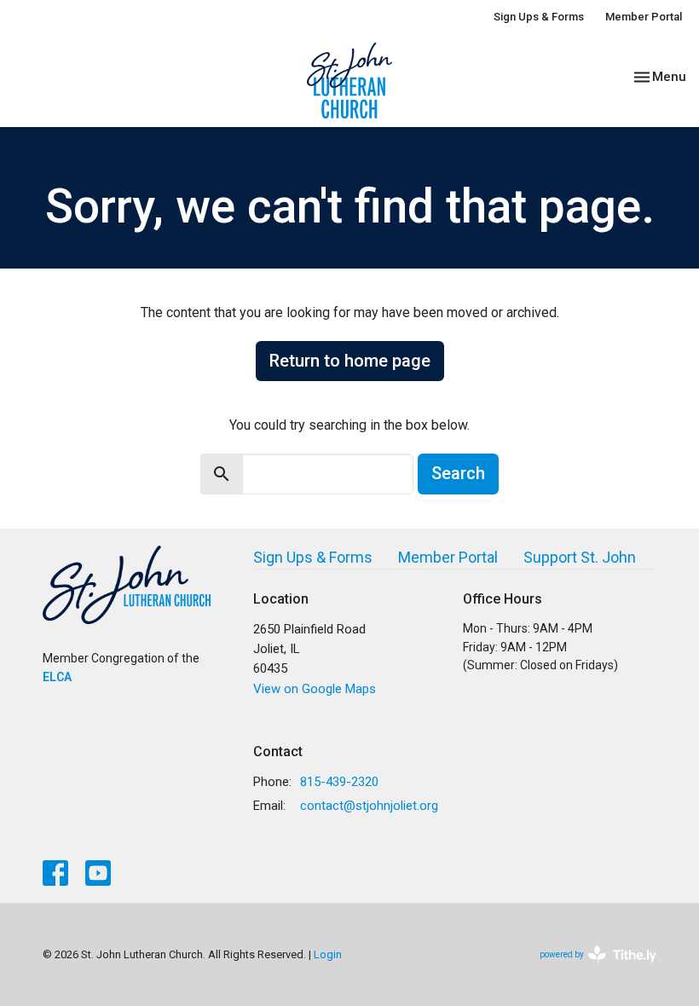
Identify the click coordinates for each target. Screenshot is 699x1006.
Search (458, 473)
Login (328, 954)
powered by (589, 969)
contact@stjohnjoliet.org (369, 805)
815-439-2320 (339, 781)
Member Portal (643, 16)
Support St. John (579, 557)
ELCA (57, 677)
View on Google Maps (314, 689)
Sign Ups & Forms (539, 16)
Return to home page (349, 360)
